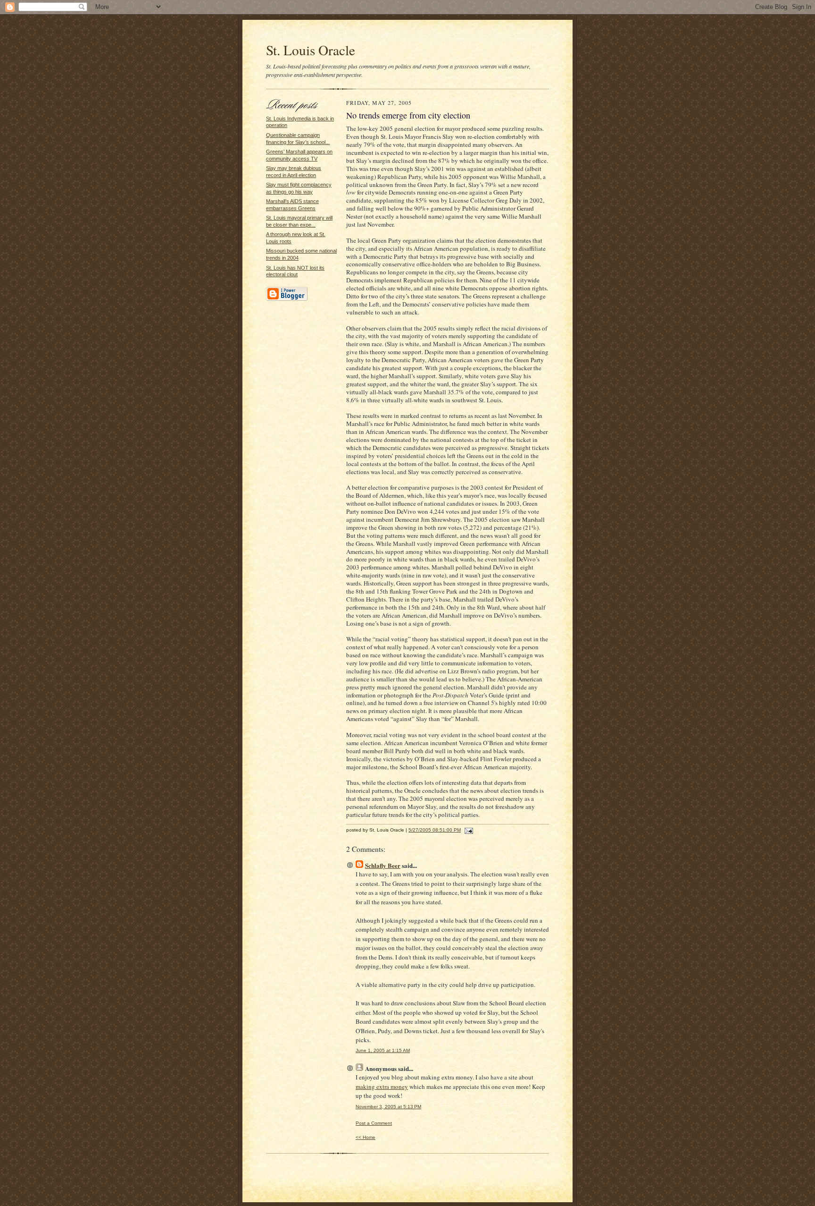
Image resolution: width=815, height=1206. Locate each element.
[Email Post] (467, 829)
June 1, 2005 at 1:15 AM (383, 1050)
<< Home (365, 1137)
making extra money (382, 1086)
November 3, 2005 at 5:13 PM (388, 1106)
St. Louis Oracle (310, 50)
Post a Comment (374, 1123)
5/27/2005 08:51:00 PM (434, 829)
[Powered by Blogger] (287, 299)
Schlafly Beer (382, 865)
